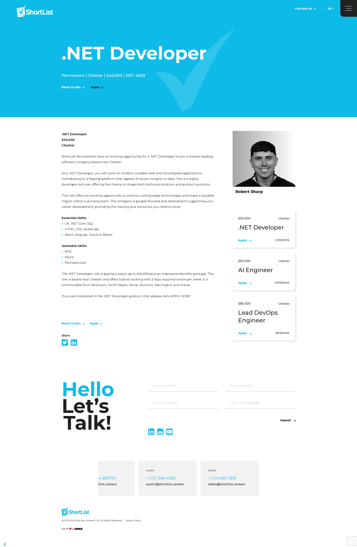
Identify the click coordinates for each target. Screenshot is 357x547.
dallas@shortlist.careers (226, 484)
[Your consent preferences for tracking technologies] (5, 544)
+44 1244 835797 (100, 478)
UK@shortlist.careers (100, 484)
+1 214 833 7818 (222, 478)
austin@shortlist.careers (165, 484)
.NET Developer (261, 227)
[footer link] (72, 528)
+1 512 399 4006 (160, 478)
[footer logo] (76, 512)
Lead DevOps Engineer (258, 316)
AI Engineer (255, 270)
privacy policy (133, 520)
